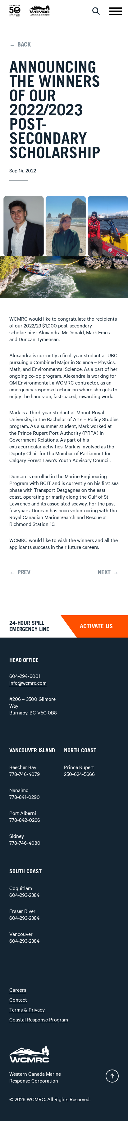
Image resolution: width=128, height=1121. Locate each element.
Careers (17, 989)
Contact (18, 999)
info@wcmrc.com (28, 682)
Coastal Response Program (38, 1019)
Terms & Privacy (27, 1009)
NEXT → (108, 572)
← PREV (19, 572)
